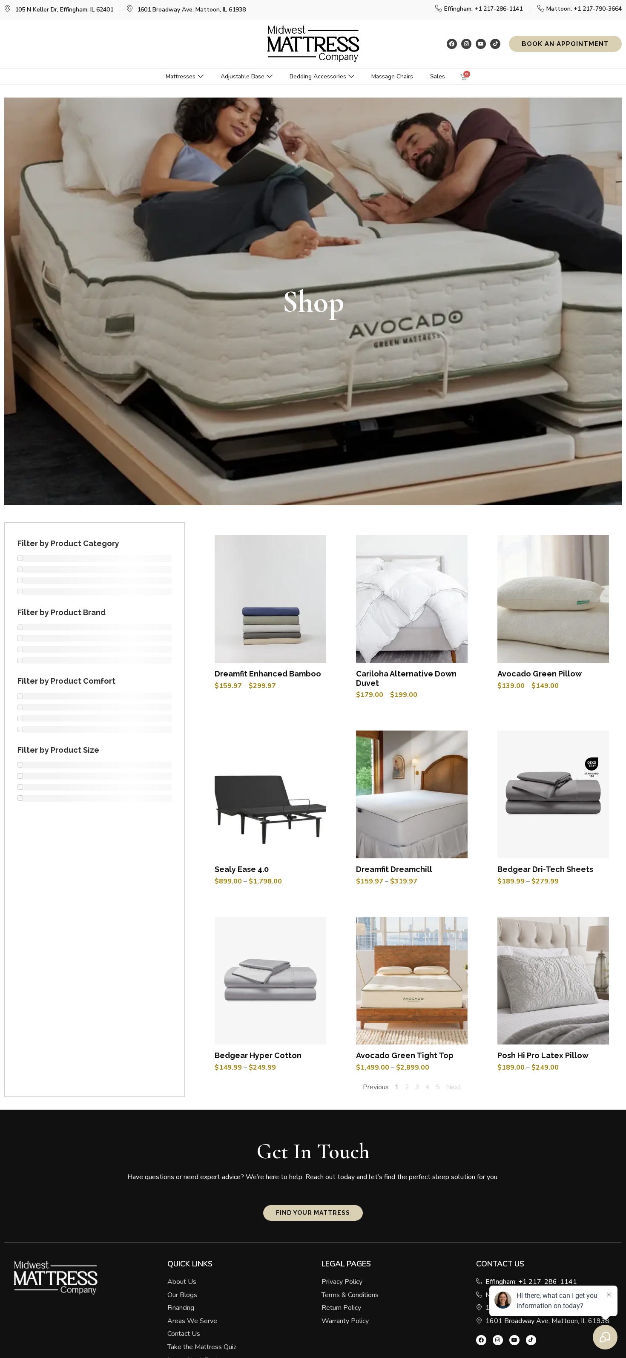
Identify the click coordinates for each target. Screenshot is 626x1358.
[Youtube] (481, 44)
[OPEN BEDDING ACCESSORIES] (351, 76)
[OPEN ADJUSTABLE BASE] (270, 76)
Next (453, 1087)
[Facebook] (452, 44)
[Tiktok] (495, 44)
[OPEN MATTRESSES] (201, 76)
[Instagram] (466, 44)
